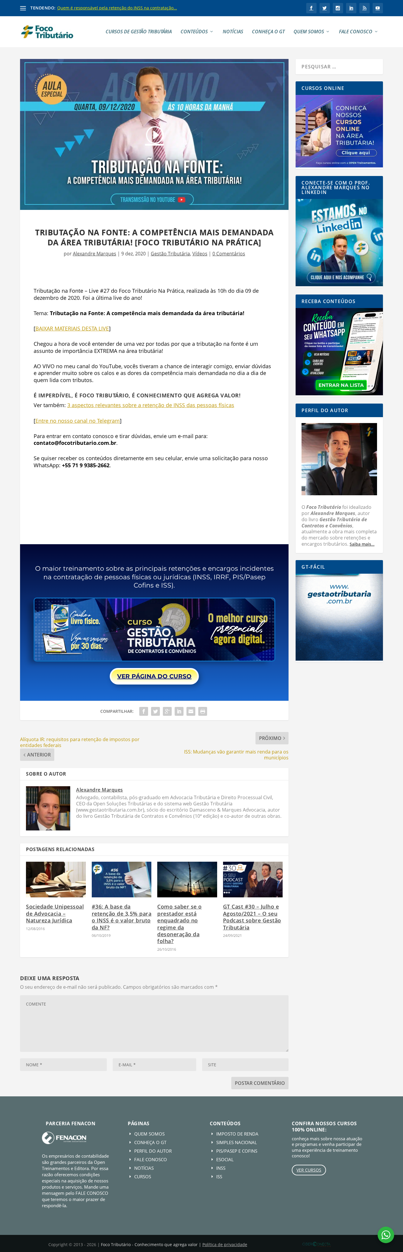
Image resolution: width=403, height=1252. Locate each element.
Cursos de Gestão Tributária (139, 32)
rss (364, 8)
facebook (311, 8)
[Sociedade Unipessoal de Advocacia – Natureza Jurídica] (56, 880)
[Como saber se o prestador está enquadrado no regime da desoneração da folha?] (187, 880)
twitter (325, 8)
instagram (338, 8)
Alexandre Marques (94, 253)
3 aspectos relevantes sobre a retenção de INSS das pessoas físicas (150, 405)
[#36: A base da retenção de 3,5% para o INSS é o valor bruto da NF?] (122, 880)
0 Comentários (228, 253)
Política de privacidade (224, 1244)
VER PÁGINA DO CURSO (154, 676)
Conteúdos (194, 32)
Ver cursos (308, 1170)
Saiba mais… (362, 544)
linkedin (351, 8)
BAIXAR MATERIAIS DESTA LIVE (72, 328)
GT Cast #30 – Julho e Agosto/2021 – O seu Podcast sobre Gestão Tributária (252, 917)
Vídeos (199, 253)
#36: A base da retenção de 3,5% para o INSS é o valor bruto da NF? (122, 917)
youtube (378, 8)
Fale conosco (355, 32)
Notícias (233, 32)
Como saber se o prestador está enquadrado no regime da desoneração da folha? (179, 924)
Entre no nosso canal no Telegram (77, 420)
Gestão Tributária (170, 253)
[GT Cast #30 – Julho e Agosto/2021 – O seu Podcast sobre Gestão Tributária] (253, 880)
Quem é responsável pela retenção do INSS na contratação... (117, 8)
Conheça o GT (268, 32)
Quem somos (309, 32)
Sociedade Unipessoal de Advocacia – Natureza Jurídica (55, 913)
